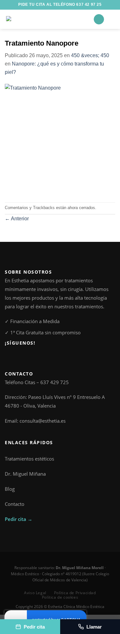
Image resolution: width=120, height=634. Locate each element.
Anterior (17, 218)
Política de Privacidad (75, 592)
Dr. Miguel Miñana (25, 474)
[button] (99, 19)
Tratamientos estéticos (29, 458)
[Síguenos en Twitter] (22, 357)
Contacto (14, 504)
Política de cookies (60, 597)
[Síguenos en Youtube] (30, 357)
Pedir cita (34, 627)
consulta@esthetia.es (43, 421)
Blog (10, 489)
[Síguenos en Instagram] (15, 357)
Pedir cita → (18, 519)
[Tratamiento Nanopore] (60, 139)
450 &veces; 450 (90, 55)
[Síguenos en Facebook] (8, 357)
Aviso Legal (35, 592)
